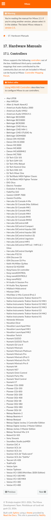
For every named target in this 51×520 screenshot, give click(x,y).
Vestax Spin (12, 466)
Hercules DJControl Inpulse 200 (21, 229)
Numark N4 (12, 367)
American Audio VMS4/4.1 (19, 114)
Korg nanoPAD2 (14, 279)
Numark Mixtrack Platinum (19, 351)
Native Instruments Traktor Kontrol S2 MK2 (27, 304)
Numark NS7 (12, 370)
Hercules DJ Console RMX (19, 217)
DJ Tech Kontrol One (16, 167)
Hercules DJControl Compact (20, 226)
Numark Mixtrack (15, 348)
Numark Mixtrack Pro (16, 354)
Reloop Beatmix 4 (14, 417)
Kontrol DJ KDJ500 (15, 267)
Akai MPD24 (12, 101)
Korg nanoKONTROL (16, 273)
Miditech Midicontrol (16, 289)
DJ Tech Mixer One (15, 173)
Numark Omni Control (17, 373)
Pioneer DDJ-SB (14, 401)
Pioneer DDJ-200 (14, 395)
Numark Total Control (16, 379)
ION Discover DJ (14, 257)
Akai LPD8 (11, 98)
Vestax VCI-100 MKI (16, 476)
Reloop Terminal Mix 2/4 (18, 432)
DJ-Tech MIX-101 (14, 170)
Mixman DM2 (13, 292)
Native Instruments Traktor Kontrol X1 (24, 317)
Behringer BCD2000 (16, 117)
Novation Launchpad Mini (18, 326)
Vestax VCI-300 (14, 482)
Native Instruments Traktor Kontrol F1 (24, 298)
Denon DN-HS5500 (16, 139)
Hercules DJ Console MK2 (19, 211)
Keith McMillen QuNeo (17, 264)
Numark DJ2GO (14, 339)
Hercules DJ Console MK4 (19, 214)
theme (29, 513)
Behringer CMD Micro (17, 126)
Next (41, 492)
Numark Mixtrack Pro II (17, 363)
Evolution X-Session (16, 189)
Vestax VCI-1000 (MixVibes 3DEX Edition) (26, 473)
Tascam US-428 (14, 460)
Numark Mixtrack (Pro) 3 (18, 357)
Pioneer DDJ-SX (14, 410)
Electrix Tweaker (14, 186)
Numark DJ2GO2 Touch (17, 342)
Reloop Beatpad (14, 420)
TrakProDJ (11, 463)
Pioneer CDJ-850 (14, 392)
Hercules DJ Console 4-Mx (19, 201)
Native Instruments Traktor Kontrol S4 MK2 (27, 314)
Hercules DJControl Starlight (20, 251)
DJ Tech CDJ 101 (14, 158)
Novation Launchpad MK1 (19, 329)
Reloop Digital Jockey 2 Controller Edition (26, 423)
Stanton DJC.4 (13, 445)
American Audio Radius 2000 (20, 108)
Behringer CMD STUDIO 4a (19, 133)
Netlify (42, 515)
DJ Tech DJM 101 (14, 161)
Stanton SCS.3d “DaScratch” (20, 454)
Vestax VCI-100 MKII (16, 479)
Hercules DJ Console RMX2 (19, 220)
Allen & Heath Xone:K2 (17, 105)
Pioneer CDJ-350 (14, 388)
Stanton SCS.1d (14, 448)
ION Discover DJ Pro (16, 261)
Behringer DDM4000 (16, 136)
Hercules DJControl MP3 (18, 242)
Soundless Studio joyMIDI (18, 441)
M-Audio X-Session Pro (17, 282)
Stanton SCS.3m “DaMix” (18, 457)
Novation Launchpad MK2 (19, 332)
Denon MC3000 (14, 145)
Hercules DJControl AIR (17, 223)
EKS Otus (11, 183)
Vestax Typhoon (14, 470)
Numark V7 (12, 382)
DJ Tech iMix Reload (16, 164)
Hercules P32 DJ (14, 254)
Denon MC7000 (14, 154)
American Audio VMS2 (17, 111)
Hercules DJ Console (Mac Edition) (22, 204)
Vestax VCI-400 (14, 485)
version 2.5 (10, 28)
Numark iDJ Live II (15, 345)
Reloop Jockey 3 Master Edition (21, 429)
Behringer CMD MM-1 (17, 130)
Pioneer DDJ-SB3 (14, 407)
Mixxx (27, 4)
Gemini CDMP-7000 (16, 195)
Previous (11, 492)
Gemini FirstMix (14, 198)
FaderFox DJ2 (13, 192)
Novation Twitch (14, 335)
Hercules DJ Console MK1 (19, 208)
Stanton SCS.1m (14, 451)
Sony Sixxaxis (13, 438)
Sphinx (16, 513)
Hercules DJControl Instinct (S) (21, 236)
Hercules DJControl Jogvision (20, 239)
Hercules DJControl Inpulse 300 (21, 232)
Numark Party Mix (15, 376)
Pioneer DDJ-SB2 (14, 404)
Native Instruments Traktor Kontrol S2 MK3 (27, 307)
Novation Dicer (14, 323)
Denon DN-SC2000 (15, 142)
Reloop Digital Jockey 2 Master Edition (24, 426)
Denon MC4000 (14, 148)
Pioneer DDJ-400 (14, 398)
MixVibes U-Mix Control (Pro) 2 (21, 295)
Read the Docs (10, 515)
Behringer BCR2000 (16, 123)
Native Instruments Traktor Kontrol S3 (24, 310)
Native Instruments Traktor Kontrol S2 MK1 (27, 301)
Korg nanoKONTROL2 (17, 276)
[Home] (4, 36)
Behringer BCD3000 (16, 120)
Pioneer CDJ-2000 (15, 385)
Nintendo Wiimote (15, 320)
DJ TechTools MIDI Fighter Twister (22, 179)
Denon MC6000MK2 (16, 151)
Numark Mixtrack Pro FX (18, 360)
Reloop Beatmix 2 (14, 413)
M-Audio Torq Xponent (17, 285)
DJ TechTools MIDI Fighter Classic (22, 176)
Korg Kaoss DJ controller (18, 270)
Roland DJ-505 (13, 435)
